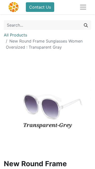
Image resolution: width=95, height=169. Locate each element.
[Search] (86, 25)
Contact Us (40, 7)
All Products (15, 34)
